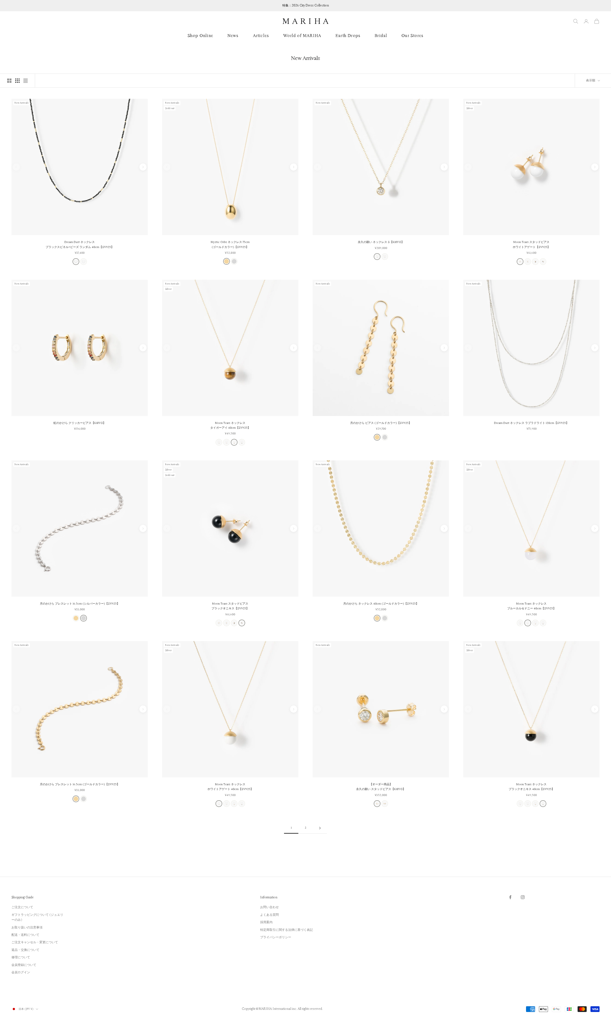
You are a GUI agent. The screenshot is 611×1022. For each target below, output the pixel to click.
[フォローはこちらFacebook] (510, 897)
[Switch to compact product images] (25, 80)
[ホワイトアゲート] (520, 261)
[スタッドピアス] (384, 803)
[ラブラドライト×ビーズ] (83, 261)
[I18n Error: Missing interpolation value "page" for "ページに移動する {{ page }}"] (320, 828)
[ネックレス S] (377, 256)
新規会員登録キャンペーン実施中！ (305, 5)
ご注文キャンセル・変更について (34, 942)
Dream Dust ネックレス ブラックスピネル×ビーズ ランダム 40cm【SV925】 (80, 244)
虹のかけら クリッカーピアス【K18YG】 (79, 423)
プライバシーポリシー (275, 937)
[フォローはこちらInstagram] (522, 897)
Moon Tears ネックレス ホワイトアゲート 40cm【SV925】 (230, 787)
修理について (20, 957)
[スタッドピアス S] (377, 803)
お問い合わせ (269, 907)
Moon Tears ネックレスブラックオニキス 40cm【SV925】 (531, 787)
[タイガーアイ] (535, 261)
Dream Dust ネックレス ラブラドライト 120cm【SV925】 (531, 423)
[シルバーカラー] (234, 261)
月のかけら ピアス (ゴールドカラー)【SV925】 (380, 423)
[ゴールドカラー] (226, 261)
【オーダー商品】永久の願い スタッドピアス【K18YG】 (381, 787)
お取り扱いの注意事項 (26, 927)
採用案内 (266, 922)
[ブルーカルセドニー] (527, 261)
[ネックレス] (384, 256)
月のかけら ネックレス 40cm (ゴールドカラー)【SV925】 (381, 604)
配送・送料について (25, 935)
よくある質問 (269, 915)
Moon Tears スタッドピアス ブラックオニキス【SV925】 (230, 606)
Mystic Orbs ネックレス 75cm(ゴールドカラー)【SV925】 (230, 244)
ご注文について (22, 907)
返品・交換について (25, 950)
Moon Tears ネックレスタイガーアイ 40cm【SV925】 (230, 425)
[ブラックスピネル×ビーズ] (76, 261)
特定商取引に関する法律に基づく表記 (286, 930)
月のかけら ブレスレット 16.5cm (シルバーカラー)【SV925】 (80, 604)
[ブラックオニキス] (543, 261)
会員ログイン (20, 972)
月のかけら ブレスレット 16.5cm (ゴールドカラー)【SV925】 (80, 784)
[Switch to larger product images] (9, 80)
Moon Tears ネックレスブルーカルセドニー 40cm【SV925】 (531, 606)
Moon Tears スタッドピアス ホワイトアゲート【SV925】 (531, 244)
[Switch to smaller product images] (17, 80)
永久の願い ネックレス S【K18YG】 (381, 242)
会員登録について (23, 965)
